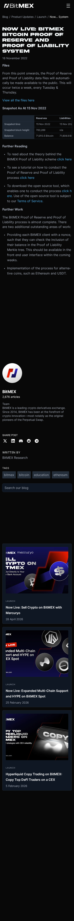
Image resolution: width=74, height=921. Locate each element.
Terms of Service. (30, 201)
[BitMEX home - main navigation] (19, 5)
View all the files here (18, 100)
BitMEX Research (15, 458)
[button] (68, 6)
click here (64, 159)
